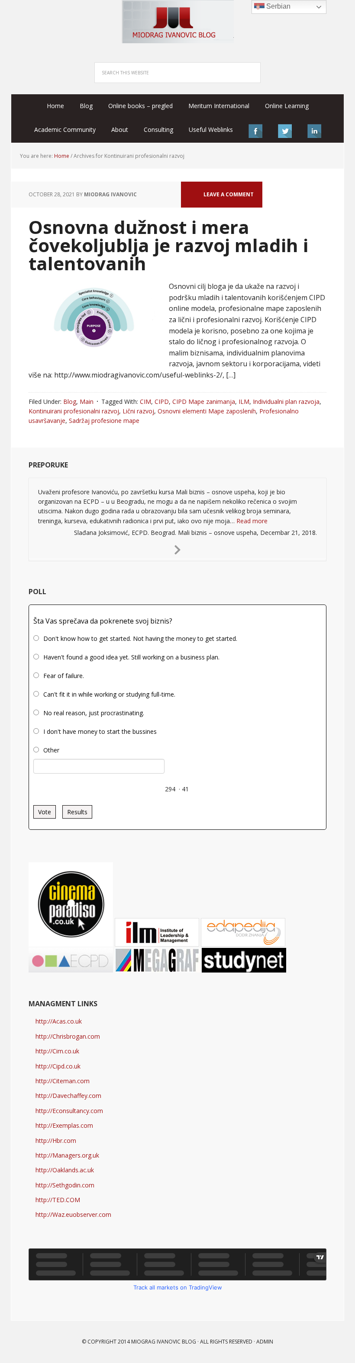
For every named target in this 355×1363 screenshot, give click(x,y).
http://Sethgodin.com (65, 1185)
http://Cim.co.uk (57, 1051)
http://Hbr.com (56, 1140)
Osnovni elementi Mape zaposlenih (207, 411)
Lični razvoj (138, 411)
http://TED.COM (58, 1200)
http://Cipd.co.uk (58, 1066)
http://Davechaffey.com (68, 1095)
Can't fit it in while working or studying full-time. (109, 694)
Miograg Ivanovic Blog (163, 1341)
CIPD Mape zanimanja (203, 401)
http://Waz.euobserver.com (73, 1214)
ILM (244, 401)
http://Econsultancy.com (69, 1111)
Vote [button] (44, 812)
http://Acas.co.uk (59, 1021)
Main (87, 401)
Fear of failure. (63, 676)
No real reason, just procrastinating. (93, 713)
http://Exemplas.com (64, 1125)
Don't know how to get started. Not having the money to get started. (140, 638)
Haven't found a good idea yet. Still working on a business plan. (131, 657)
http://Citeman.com (63, 1081)
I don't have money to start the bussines (100, 731)
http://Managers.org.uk (67, 1155)
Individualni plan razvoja (286, 401)
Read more (252, 521)
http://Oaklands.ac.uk (65, 1170)
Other (51, 750)
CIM (145, 401)
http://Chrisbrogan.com (68, 1036)
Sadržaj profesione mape (104, 420)
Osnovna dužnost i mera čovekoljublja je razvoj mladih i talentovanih (168, 244)
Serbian (277, 6)
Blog (69, 401)
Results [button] (77, 812)
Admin (264, 1341)
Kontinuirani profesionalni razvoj (74, 411)
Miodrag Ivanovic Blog (177, 21)
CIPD (162, 401)
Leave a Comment (228, 194)
